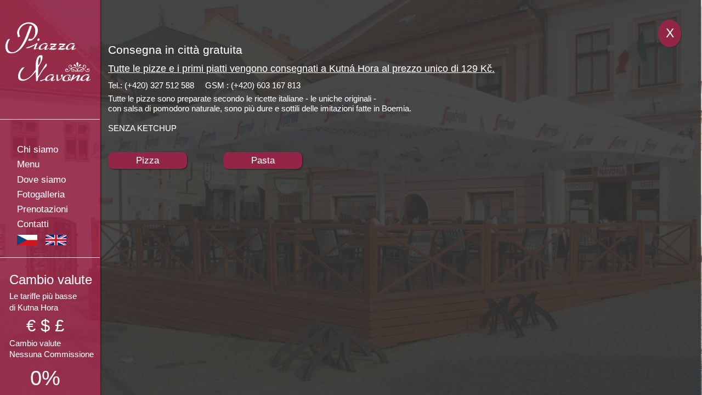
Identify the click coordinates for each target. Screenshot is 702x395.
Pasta (263, 160)
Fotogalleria (41, 194)
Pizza (147, 160)
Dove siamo (41, 179)
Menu (28, 164)
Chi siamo (37, 149)
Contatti (33, 224)
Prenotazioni (42, 209)
